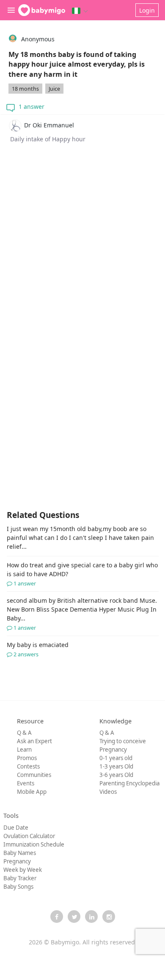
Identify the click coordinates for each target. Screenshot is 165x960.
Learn (24, 749)
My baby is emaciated (38, 649)
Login (147, 10)
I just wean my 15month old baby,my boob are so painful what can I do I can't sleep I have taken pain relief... (80, 537)
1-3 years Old (116, 766)
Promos (27, 758)
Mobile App (32, 792)
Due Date (15, 827)
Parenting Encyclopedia (129, 783)
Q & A (24, 732)
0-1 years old (115, 758)
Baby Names (19, 853)
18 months (25, 88)
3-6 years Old (116, 775)
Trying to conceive (122, 741)
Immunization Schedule (33, 844)
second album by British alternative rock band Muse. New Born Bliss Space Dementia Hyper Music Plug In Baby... (82, 613)
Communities (34, 775)
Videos (108, 792)
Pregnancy (113, 749)
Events (25, 783)
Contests (28, 766)
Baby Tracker (19, 878)
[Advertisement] (82, 255)
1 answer (30, 106)
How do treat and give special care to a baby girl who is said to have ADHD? (82, 574)
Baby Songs (18, 886)
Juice (54, 88)
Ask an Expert (34, 741)
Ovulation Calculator (29, 836)
